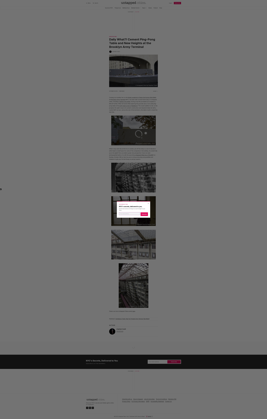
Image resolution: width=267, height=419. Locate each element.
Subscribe (144, 214)
